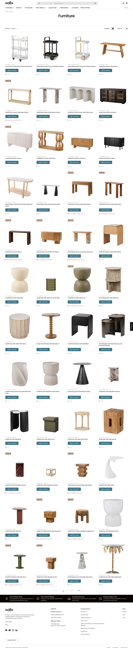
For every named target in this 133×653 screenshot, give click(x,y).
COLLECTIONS (52, 8)
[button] (126, 3)
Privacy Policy (84, 614)
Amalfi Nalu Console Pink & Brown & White (48, 112)
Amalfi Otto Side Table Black (13, 439)
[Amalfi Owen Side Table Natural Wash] (51, 467)
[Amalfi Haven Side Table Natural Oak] (51, 559)
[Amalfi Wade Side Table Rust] (19, 513)
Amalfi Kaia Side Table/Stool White (108, 531)
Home (6, 11)
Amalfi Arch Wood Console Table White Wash (80, 112)
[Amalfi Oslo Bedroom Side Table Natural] (113, 233)
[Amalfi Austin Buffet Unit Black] (113, 94)
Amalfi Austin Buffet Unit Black (107, 112)
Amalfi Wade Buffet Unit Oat (13, 158)
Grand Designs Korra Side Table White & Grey (80, 577)
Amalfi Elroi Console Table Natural (108, 66)
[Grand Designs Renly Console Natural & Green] (82, 233)
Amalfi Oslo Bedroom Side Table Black (78, 344)
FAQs (126, 7)
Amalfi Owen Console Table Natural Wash (16, 112)
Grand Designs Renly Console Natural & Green (80, 252)
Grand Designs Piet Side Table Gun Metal (79, 391)
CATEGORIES (8, 8)
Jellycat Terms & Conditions (88, 628)
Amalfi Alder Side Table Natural (107, 439)
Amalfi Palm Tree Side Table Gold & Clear (110, 577)
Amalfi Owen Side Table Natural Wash (47, 485)
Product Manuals (85, 634)
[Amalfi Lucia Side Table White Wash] (82, 421)
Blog (6, 624)
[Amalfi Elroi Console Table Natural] (113, 48)
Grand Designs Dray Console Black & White (48, 204)
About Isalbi (8, 622)
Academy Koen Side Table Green (45, 439)
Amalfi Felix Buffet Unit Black (107, 158)
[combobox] (67, 3)
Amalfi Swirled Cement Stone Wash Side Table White (18, 392)
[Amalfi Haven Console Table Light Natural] (82, 186)
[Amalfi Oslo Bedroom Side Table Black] (82, 325)
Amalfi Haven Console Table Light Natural (79, 204)
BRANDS (18, 8)
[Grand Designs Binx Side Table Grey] (113, 279)
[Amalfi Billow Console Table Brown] (51, 140)
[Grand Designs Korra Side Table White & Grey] (82, 559)
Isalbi (10, 647)
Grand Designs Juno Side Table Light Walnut (80, 485)
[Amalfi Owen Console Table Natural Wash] (19, 94)
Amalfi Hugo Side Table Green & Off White (48, 298)
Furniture (11, 11)
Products (108, 647)
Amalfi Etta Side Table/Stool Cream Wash (48, 391)
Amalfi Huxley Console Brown (13, 252)
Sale (124, 617)
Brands (124, 611)
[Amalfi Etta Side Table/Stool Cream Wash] (51, 373)
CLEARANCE (75, 8)
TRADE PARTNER (85, 8)
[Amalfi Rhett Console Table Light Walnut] (113, 186)
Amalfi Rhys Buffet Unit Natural (76, 158)
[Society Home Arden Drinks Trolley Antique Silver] (19, 48)
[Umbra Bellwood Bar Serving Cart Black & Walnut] (51, 48)
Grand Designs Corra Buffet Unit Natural (48, 252)
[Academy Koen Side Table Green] (51, 421)
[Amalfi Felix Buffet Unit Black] (113, 140)
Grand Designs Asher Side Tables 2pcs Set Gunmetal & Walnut (110, 344)
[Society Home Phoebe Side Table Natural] (51, 325)
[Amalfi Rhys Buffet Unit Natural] (82, 140)
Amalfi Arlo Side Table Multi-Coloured (15, 485)
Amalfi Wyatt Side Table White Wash (15, 344)
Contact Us (83, 611)
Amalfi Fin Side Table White (106, 485)
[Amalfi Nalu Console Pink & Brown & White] (51, 94)
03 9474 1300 (57, 617)
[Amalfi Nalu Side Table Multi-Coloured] (113, 373)
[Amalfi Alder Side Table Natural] (113, 421)
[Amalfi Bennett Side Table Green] (82, 279)
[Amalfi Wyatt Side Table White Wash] (19, 325)
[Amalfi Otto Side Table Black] (19, 421)
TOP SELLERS (28, 8)
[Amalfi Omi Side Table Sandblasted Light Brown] (82, 513)
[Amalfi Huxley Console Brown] (19, 233)
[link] (54, 590)
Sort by (7, 28)
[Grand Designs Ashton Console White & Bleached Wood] (19, 186)
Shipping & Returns (86, 617)
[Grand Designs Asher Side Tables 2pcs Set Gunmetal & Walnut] (113, 325)
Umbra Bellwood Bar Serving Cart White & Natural (81, 66)
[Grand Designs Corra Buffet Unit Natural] (51, 233)
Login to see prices (11, 70)
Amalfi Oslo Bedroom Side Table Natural (110, 252)
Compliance (84, 631)
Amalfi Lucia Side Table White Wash (78, 439)
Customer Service (124, 647)
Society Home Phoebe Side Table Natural (48, 344)
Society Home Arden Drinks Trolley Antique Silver (18, 66)
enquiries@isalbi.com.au (57, 614)
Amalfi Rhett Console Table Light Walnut (110, 204)
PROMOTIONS (64, 8)
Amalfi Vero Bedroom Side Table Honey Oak (48, 531)
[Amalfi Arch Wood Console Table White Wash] (82, 94)
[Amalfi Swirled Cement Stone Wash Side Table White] (19, 373)
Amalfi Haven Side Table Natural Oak (47, 577)
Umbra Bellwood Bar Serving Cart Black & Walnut (50, 66)
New (124, 614)
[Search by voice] (95, 3)
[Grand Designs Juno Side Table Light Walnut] (82, 467)
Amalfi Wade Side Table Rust (13, 531)
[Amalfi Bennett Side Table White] (19, 279)
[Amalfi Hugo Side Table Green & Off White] (51, 279)
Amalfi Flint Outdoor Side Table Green (15, 577)
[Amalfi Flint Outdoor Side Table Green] (19, 559)
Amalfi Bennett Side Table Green (76, 298)
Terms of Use (84, 620)
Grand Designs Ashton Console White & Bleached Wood (18, 205)
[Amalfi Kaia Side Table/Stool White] (113, 513)
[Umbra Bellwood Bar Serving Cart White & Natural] (82, 48)
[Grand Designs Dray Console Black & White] (51, 186)
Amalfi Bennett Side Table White (14, 298)
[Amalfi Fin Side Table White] (113, 467)
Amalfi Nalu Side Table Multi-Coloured (109, 391)
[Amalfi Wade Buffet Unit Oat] (19, 140)
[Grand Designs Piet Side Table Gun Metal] (82, 373)
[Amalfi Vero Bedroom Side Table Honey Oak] (51, 513)
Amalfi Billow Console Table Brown (46, 158)
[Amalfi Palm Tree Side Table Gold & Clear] (113, 559)
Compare (107, 28)
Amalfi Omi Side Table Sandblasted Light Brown (81, 531)
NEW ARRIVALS (40, 8)
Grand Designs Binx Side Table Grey (109, 298)
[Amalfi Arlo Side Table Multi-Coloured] (19, 467)
